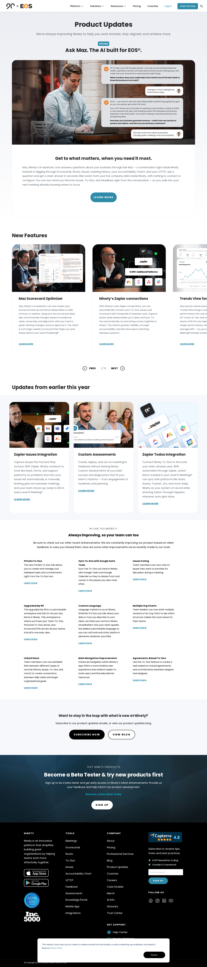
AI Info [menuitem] (111, 900)
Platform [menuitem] (75, 6)
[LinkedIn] (164, 900)
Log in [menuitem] (168, 6)
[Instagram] (157, 900)
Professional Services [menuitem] (120, 854)
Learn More (103, 197)
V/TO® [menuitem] (69, 880)
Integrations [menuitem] (73, 913)
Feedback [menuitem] (71, 886)
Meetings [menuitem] (71, 841)
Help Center (120, 932)
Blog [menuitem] (109, 860)
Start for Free (187, 6)
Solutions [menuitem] (95, 6)
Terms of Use (61, 962)
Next (114, 368)
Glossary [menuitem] (112, 906)
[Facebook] (150, 900)
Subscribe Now (87, 734)
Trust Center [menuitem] (115, 913)
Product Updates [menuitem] (117, 867)
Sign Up (102, 805)
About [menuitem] (110, 841)
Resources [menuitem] (117, 6)
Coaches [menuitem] (152, 6)
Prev (92, 368)
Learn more (26, 344)
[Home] (19, 6)
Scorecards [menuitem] (72, 847)
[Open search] (201, 6)
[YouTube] (171, 900)
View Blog (121, 734)
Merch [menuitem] (111, 893)
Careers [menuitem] (112, 880)
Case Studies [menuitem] (115, 886)
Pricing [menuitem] (137, 6)
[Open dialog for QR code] (36, 873)
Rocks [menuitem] (69, 854)
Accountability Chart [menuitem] (78, 873)
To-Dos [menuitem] (70, 860)
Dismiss (154, 955)
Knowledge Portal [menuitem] (76, 900)
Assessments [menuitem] (73, 893)
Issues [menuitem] (69, 867)
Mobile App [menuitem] (72, 906)
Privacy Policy (56, 948)
